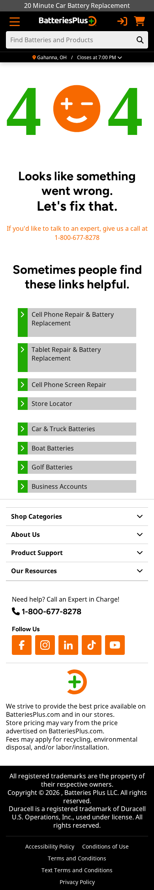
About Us (25, 534)
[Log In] (122, 21)
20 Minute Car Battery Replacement (77, 5)
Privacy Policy (77, 882)
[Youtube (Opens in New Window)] (115, 645)
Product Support (37, 552)
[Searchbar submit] (140, 40)
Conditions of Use (105, 846)
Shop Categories (36, 516)
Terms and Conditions (77, 858)
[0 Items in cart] (139, 21)
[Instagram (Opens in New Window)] (45, 645)
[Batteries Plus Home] (68, 21)
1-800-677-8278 (51, 611)
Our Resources (34, 571)
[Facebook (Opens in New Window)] (22, 645)
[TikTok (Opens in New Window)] (91, 645)
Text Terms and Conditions (77, 870)
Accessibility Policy (49, 846)
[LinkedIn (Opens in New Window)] (68, 645)
